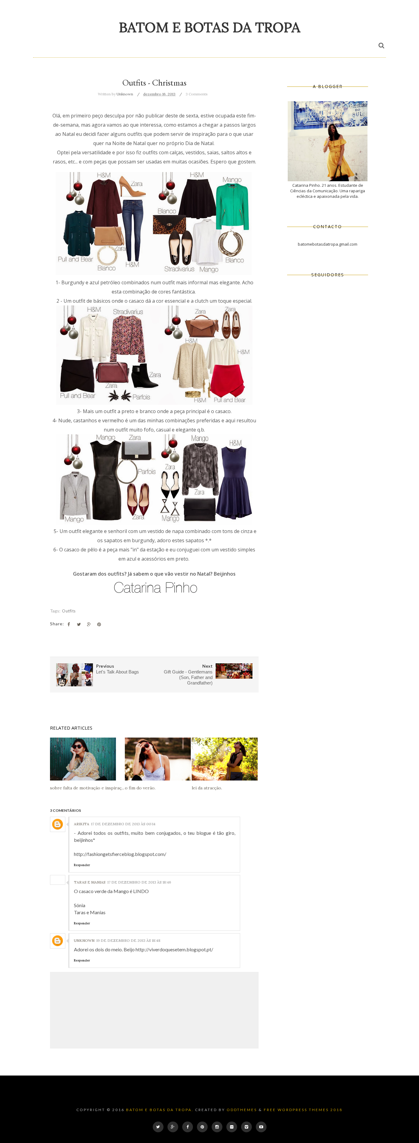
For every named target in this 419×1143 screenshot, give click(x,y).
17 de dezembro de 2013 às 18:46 (139, 882)
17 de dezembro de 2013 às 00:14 (123, 824)
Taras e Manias (90, 882)
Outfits (69, 610)
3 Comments (197, 94)
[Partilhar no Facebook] (69, 624)
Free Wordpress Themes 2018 (303, 1109)
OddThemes (242, 1109)
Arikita (81, 824)
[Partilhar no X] (79, 624)
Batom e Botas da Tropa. (160, 1109)
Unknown (84, 940)
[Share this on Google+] (89, 624)
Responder (82, 865)
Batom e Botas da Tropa (209, 27)
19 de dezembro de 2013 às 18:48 (128, 940)
